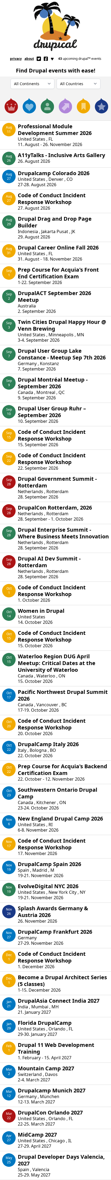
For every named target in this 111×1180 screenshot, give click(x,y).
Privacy (16, 58)
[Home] (55, 26)
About (29, 58)
